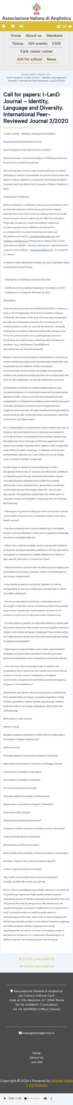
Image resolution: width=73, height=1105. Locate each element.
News (51, 59)
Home (16, 35)
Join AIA (36, 1062)
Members (54, 35)
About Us (36, 1057)
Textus (17, 43)
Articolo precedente (37, 959)
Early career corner (36, 51)
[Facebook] (58, 26)
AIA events (37, 43)
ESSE (56, 43)
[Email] (64, 26)
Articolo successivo (36, 966)
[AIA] (70, 26)
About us (34, 35)
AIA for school (29, 59)
